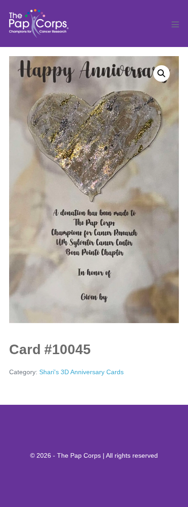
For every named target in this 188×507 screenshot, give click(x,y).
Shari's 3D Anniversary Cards (81, 372)
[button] (161, 73)
